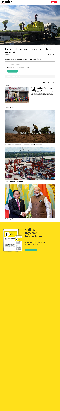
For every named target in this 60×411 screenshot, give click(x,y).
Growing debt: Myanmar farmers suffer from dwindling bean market (23, 144)
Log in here (18, 76)
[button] (48, 54)
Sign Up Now (31, 250)
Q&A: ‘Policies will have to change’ (14, 181)
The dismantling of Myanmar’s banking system (42, 89)
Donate (54, 2)
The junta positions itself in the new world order (18, 219)
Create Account (12, 71)
